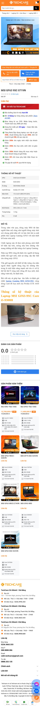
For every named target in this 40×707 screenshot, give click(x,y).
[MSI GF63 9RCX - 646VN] (10, 444)
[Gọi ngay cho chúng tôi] (37, 698)
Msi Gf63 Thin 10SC (9, 407)
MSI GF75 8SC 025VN (29, 456)
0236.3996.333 (19, 602)
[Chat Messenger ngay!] (37, 684)
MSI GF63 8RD (26, 503)
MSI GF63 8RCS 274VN (10, 503)
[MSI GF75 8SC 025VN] (30, 444)
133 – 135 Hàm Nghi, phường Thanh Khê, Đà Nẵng (18, 595)
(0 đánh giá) (15, 94)
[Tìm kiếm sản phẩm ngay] (36, 8)
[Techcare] (19, 3)
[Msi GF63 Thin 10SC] (30, 395)
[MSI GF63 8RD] (30, 492)
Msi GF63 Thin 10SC (28, 407)
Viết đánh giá (21, 372)
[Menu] (3, 3)
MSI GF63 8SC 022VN (9, 551)
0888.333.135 (6, 662)
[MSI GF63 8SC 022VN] (10, 539)
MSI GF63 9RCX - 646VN (8, 457)
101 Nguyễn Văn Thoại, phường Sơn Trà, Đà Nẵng (17, 627)
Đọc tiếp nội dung (19, 334)
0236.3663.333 (19, 618)
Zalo (36, 691)
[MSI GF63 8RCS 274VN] (10, 492)
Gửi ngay (34, 80)
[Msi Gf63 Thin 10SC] (10, 395)
